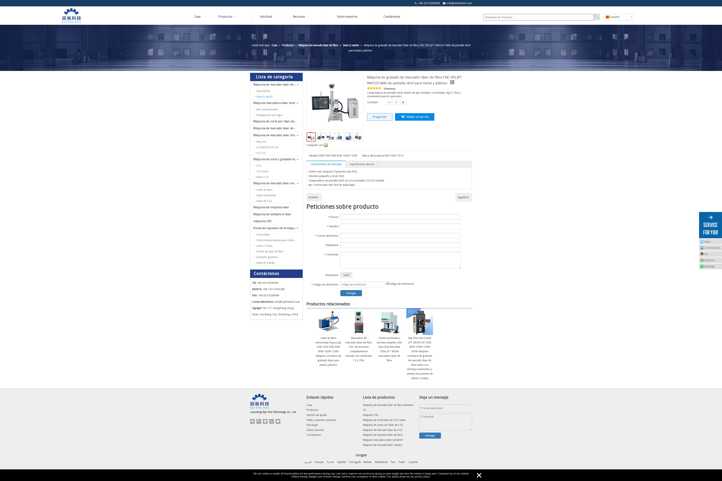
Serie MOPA (263, 91)
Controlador (263, 234)
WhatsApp (709, 266)
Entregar (351, 293)
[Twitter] (271, 421)
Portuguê (354, 462)
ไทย (393, 462)
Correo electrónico (713, 247)
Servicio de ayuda (316, 414)
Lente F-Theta (264, 245)
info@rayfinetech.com (459, 3)
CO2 (258, 165)
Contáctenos (313, 434)
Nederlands (381, 462)
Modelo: (314, 155)
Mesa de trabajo (265, 262)
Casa (309, 404)
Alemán (367, 462)
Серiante (413, 462)
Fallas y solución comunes (321, 420)
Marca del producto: (373, 155)
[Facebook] (252, 421)
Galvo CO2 (262, 176)
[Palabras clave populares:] (597, 17)
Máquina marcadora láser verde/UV (277, 103)
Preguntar (380, 117)
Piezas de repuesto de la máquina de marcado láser (278, 228)
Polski (401, 462)
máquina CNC (262, 221)
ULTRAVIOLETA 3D (267, 147)
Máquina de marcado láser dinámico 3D (278, 135)
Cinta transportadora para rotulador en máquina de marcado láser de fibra (279, 240)
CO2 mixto (262, 171)
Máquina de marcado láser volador (277, 183)
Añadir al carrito (417, 117)
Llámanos (709, 260)
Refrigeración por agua (269, 115)
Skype (707, 241)
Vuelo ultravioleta (266, 195)
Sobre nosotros (315, 429)
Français (319, 462)
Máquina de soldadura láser (272, 214)
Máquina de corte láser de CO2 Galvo (384, 420)
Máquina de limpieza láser (271, 207)
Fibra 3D (261, 141)
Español (341, 462)
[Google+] (258, 421)
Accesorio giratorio (267, 257)
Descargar (312, 424)
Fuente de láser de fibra (269, 251)
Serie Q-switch (264, 96)
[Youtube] (278, 421)
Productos (312, 409)
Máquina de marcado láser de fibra (277, 84)
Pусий (330, 462)
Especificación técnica (362, 164)
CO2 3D (260, 152)
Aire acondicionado (267, 109)
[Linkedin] (265, 421)
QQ (706, 254)
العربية (308, 462)
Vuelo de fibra (264, 189)
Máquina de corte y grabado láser (276, 159)
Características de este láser (326, 164)
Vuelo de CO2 (264, 200)
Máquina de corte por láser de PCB (276, 121)
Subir (346, 275)
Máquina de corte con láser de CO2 (383, 424)
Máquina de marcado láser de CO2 (276, 128)
